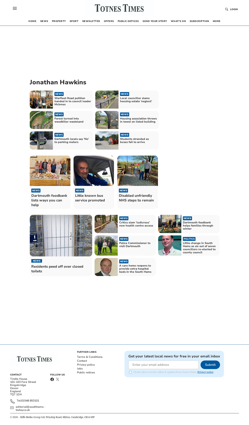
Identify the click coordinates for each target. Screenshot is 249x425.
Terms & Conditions (90, 357)
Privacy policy (86, 365)
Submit (210, 365)
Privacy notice (205, 372)
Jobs (80, 368)
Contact (82, 361)
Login (234, 9)
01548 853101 (30, 400)
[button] (14, 8)
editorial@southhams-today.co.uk (30, 408)
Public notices (86, 372)
